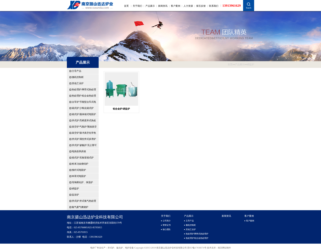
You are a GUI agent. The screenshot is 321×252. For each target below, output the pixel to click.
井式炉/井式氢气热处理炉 (84, 202)
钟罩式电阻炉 (79, 176)
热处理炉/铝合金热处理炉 (84, 96)
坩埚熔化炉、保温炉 (82, 182)
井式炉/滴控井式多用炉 (84, 139)
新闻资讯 (163, 6)
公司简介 (167, 221)
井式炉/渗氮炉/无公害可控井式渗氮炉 (84, 146)
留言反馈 (201, 6)
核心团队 (167, 229)
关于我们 (137, 6)
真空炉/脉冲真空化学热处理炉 (84, 134)
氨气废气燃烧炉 (80, 207)
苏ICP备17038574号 (197, 247)
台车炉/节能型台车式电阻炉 (84, 103)
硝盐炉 (250, 64)
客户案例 (175, 6)
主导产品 (76, 71)
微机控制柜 (78, 77)
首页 (126, 6)
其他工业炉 (78, 83)
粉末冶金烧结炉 (80, 164)
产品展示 (150, 6)
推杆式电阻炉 (79, 170)
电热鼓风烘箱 (79, 151)
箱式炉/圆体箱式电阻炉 (84, 114)
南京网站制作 (224, 247)
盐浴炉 (75, 194)
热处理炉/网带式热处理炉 (84, 90)
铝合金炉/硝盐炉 (121, 109)
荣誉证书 (167, 225)
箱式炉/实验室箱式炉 (83, 157)
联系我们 (213, 6)
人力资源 (188, 6)
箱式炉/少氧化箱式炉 (83, 108)
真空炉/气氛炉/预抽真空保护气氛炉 (84, 127)
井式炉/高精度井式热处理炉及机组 (84, 121)
